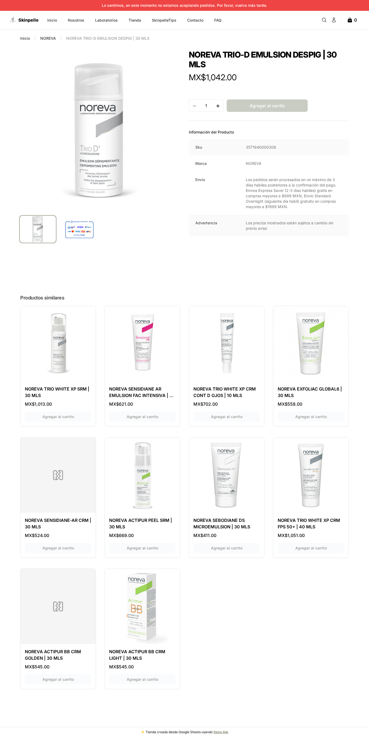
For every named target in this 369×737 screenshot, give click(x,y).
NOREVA (48, 38)
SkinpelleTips (164, 20)
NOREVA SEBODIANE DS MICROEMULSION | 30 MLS (221, 523)
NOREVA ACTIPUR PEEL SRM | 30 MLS (140, 523)
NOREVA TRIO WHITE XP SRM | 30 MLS (57, 392)
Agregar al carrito (66, 416)
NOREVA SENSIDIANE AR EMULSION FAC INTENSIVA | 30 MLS (142, 392)
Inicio (52, 20)
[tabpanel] (100, 130)
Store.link (220, 732)
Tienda (135, 20)
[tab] (37, 229)
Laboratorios (106, 20)
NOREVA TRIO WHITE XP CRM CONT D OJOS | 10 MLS (224, 392)
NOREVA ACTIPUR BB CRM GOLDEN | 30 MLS (53, 655)
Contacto (195, 20)
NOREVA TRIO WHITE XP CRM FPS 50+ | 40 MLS (309, 523)
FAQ (218, 20)
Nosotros (76, 20)
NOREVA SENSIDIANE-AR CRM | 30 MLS (58, 523)
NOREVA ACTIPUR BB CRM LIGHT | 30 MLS (137, 655)
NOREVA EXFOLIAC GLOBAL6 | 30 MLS (310, 392)
